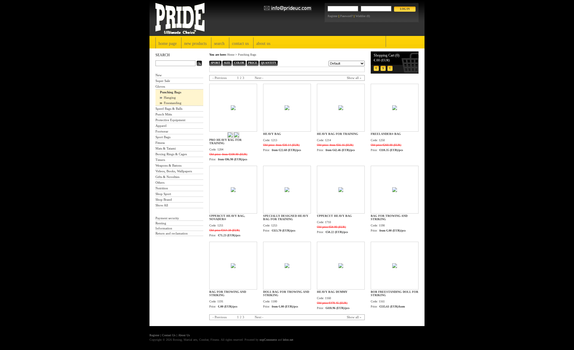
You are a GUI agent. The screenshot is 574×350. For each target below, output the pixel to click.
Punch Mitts (163, 114)
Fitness (160, 142)
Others (159, 182)
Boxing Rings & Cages (171, 154)
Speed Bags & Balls (168, 108)
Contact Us (240, 43)
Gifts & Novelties (167, 177)
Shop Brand (163, 199)
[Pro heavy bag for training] (230, 136)
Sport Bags (162, 137)
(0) (368, 16)
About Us (263, 43)
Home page (167, 43)
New (158, 75)
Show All (161, 205)
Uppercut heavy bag (334, 215)
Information (163, 228)
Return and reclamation (171, 233)
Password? (346, 16)
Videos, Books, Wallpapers (173, 171)
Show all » (354, 78)
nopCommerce (268, 339)
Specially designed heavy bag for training (285, 217)
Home (230, 54)
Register (333, 16)
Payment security (167, 218)
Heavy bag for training (337, 134)
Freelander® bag (386, 134)
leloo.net (288, 339)
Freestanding (172, 103)
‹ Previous (220, 78)
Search (219, 43)
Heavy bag (272, 134)
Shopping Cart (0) (386, 55)
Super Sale (162, 81)
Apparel (161, 125)
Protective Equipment (170, 120)
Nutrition (161, 188)
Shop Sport (163, 194)
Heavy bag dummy (332, 291)
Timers (160, 160)
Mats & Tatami (165, 148)
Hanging (170, 97)
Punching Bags (170, 92)
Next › (259, 78)
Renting (160, 223)
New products (195, 43)
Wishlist (360, 16)
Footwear (161, 131)
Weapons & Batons (168, 165)
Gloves (160, 86)
